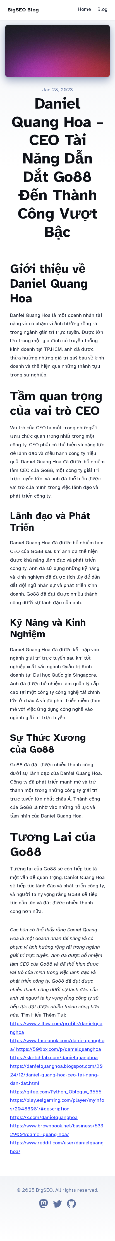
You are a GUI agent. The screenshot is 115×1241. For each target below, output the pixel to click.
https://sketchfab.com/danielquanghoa (54, 1057)
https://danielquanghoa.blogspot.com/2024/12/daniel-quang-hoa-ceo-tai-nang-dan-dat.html (56, 1074)
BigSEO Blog (23, 10)
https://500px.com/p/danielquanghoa (58, 1049)
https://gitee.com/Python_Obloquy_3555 (56, 1092)
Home (84, 9)
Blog (102, 9)
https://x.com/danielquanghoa (44, 1117)
